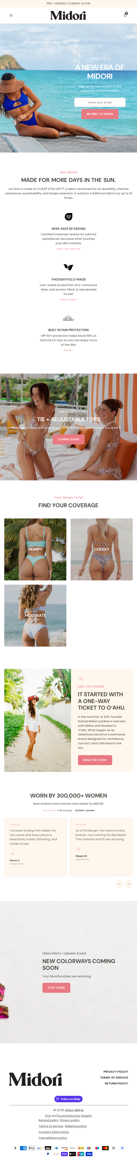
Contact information (54, 1132)
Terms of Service (114, 1078)
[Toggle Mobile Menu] (12, 15)
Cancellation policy (53, 1138)
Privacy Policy (115, 1072)
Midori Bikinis (74, 1110)
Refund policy (49, 1120)
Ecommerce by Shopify (75, 1116)
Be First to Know (100, 114)
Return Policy (116, 1083)
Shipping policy (76, 1126)
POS (48, 1116)
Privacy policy (70, 1120)
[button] (125, 15)
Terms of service (51, 1126)
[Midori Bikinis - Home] (68, 15)
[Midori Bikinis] (35, 1079)
